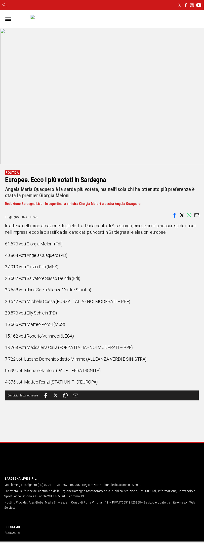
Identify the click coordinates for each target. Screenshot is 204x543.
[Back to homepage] (30, 462)
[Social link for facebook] (186, 5)
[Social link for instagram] (192, 5)
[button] (174, 215)
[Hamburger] (8, 19)
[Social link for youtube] (198, 5)
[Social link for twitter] (179, 5)
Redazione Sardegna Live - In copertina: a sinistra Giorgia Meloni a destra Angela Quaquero (73, 204)
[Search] (4, 5)
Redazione (12, 533)
